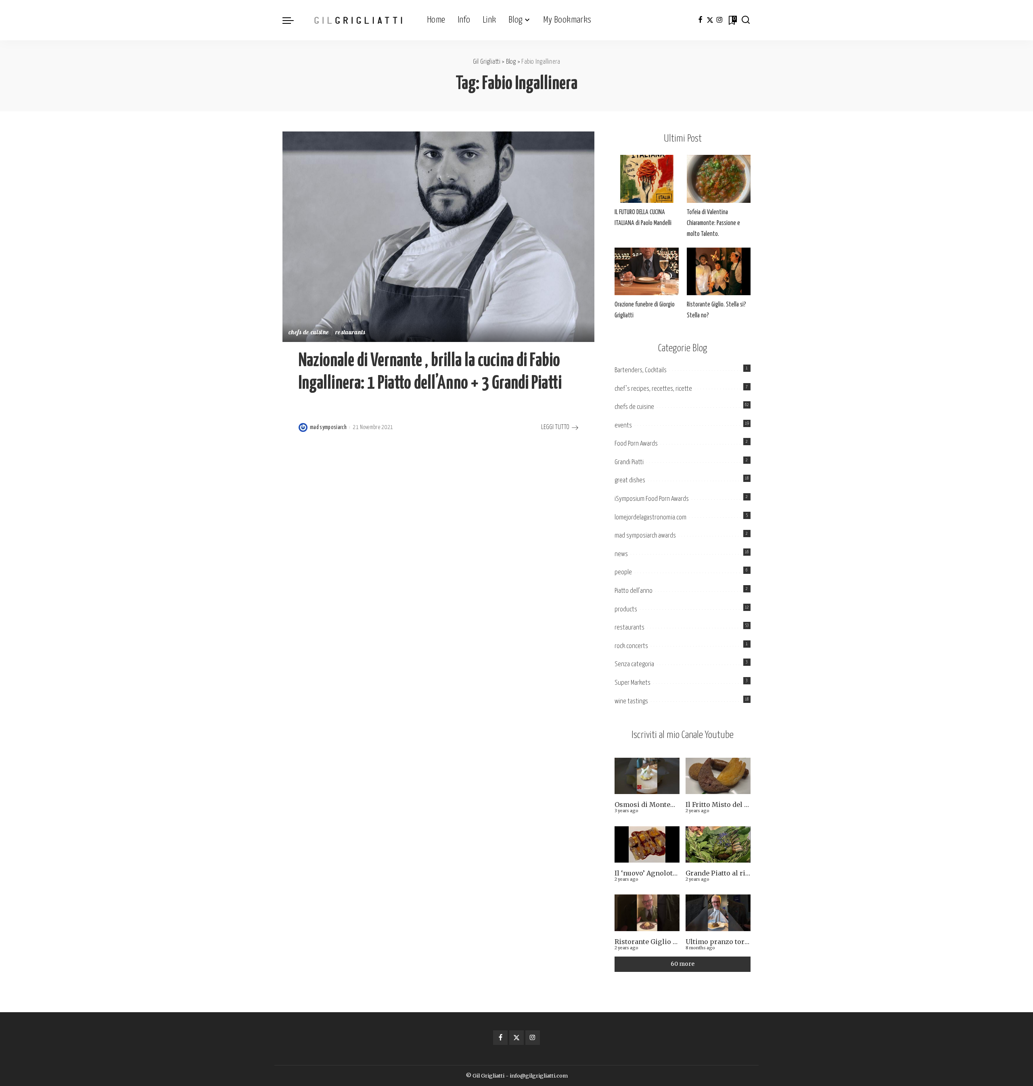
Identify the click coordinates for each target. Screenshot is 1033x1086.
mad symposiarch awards (645, 535)
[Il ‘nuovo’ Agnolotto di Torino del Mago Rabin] (647, 844)
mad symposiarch (328, 427)
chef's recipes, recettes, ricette (653, 389)
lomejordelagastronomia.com (650, 517)
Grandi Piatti (629, 462)
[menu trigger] (292, 20)
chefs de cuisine (309, 333)
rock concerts (631, 646)
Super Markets (632, 683)
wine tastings (631, 701)
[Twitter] (710, 20)
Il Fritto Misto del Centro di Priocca (743, 804)
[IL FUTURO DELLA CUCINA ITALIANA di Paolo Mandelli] (646, 179)
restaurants (350, 333)
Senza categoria (634, 664)
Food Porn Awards (636, 443)
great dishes (630, 480)
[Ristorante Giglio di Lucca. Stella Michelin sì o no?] (647, 912)
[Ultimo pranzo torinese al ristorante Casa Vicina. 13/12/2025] (718, 912)
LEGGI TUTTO (555, 427)
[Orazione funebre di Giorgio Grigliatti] (646, 272)
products (626, 609)
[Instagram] (719, 20)
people (623, 572)
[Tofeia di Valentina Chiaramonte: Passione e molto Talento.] (719, 179)
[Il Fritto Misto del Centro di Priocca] (718, 776)
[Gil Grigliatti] (358, 20)
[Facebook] (700, 20)
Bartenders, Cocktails (641, 370)
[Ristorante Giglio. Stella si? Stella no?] (719, 272)
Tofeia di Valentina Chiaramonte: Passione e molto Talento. (713, 223)
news (621, 554)
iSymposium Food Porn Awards (652, 499)
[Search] (746, 20)
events (623, 425)
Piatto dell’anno (633, 591)
